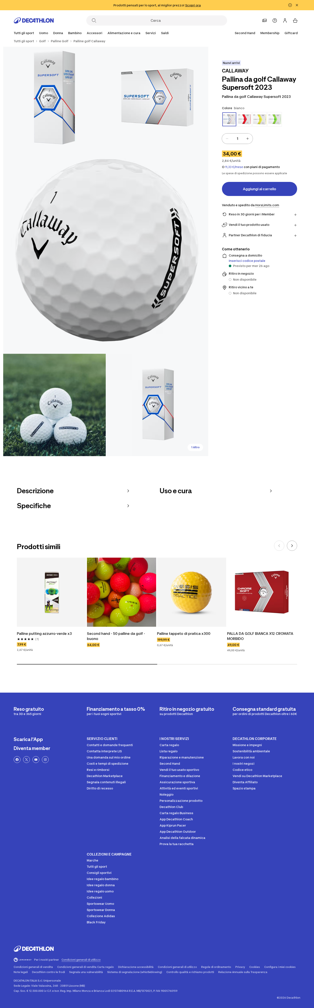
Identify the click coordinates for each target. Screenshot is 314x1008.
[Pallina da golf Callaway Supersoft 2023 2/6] (54, 98)
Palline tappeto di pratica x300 (183, 633)
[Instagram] (45, 759)
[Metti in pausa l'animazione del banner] (290, 5)
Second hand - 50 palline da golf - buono (116, 636)
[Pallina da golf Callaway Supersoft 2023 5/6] (157, 405)
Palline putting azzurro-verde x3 (44, 633)
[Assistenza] (275, 20)
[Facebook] (17, 759)
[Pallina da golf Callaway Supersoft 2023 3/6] (105, 251)
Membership (269, 33)
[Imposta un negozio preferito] (264, 20)
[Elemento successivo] (292, 546)
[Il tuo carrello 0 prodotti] (295, 20)
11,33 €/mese (234, 167)
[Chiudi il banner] (296, 5)
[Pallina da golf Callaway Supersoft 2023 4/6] (54, 405)
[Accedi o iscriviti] (285, 20)
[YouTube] (35, 759)
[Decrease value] (227, 138)
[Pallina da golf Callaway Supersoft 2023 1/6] (157, 98)
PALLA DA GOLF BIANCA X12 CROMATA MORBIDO (260, 636)
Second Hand (245, 33)
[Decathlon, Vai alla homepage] (34, 20)
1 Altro (195, 447)
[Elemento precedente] (279, 546)
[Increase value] (247, 138)
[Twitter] (26, 759)
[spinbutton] (237, 138)
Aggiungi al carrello (259, 189)
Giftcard (291, 33)
